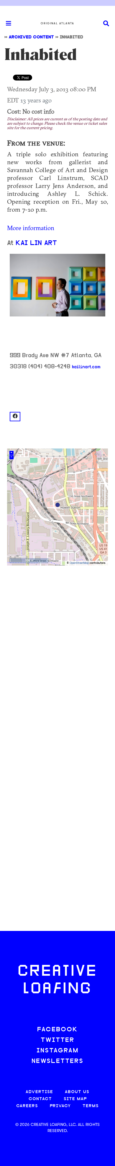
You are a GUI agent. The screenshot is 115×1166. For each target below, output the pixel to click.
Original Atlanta (57, 23)
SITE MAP (75, 1099)
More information (30, 228)
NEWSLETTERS (57, 1061)
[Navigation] (6, 23)
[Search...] (106, 23)
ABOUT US (77, 1092)
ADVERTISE (39, 1092)
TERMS (91, 1106)
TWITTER (57, 1040)
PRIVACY (60, 1106)
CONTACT (40, 1099)
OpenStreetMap (79, 563)
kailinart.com (86, 367)
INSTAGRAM (57, 1050)
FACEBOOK (57, 1029)
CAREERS (27, 1106)
